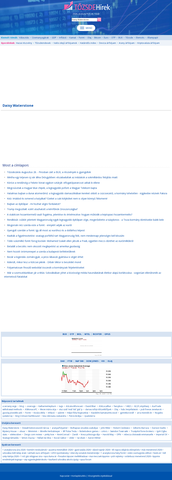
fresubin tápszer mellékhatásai (73, 456)
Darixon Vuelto (159, 427)
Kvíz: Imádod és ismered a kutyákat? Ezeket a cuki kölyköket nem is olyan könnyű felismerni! (57, 198)
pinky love (49, 434)
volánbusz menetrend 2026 (138, 456)
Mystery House (10, 431)
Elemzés (140, 37)
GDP (54, 37)
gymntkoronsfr (127, 412)
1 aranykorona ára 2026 (14, 449)
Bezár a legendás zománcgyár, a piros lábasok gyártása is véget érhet (45, 257)
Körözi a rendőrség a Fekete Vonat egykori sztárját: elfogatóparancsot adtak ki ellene (53, 182)
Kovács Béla (39, 412)
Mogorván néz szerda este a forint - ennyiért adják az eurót (39, 225)
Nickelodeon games (88, 431)
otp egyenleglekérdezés (35, 459)
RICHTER (97, 334)
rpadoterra (89, 416)
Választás (24, 37)
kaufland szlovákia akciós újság (63, 459)
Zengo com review (33, 434)
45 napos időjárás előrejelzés (126, 449)
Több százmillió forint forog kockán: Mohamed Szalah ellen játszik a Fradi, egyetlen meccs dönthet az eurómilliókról (70, 241)
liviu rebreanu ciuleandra (54, 416)
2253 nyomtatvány (60, 453)
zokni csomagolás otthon (139, 453)
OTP (113, 37)
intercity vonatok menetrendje (85, 453)
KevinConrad (63, 434)
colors (104, 431)
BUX (120, 37)
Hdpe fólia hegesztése (77, 412)
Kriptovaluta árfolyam (148, 42)
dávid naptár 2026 (101, 449)
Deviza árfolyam (107, 42)
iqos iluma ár (50, 456)
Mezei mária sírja (48, 409)
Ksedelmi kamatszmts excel (104, 412)
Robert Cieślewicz (121, 427)
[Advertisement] (86, 72)
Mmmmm (32, 431)
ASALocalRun (105, 406)
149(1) (128, 406)
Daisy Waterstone (11, 427)
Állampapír (152, 37)
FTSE (70, 361)
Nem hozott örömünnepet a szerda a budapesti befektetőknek (41, 251)
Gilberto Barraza (141, 427)
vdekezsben (15, 434)
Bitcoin (97, 37)
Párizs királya (75, 416)
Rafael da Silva (44, 437)
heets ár (157, 453)
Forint (81, 37)
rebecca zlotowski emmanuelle (138, 434)
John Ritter (106, 427)
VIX (103, 361)
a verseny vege (10, 406)
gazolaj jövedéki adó (12, 412)
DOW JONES (92, 361)
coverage (31, 406)
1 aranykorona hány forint (113, 453)
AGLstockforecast (74, 406)
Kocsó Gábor (60, 437)
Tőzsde (129, 37)
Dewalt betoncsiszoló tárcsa (35, 427)
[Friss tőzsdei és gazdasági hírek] (86, 5)
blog (21, 406)
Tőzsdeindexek (43, 42)
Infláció (63, 37)
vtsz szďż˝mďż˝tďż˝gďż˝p (70, 409)
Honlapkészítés (78, 475)
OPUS (107, 334)
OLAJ (110, 361)
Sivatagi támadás (11, 437)
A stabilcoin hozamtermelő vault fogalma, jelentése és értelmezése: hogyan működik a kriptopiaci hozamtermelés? (69, 214)
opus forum (85, 459)
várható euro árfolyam (38, 453)
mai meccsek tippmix (99, 456)
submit (61, 412)
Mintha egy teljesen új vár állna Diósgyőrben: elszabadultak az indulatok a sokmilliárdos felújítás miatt (62, 177)
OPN (119, 434)
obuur (22, 431)
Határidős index (88, 42)
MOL (79, 334)
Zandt (75, 434)
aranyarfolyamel (60, 427)
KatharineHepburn (47, 406)
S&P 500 (79, 361)
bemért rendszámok (37, 449)
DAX (62, 361)
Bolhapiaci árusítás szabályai (84, 427)
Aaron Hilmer (94, 437)
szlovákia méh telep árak (14, 453)
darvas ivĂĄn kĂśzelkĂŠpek (98, 409)
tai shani (81, 437)
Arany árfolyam (127, 42)
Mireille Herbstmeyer (50, 431)
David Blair (90, 406)
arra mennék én (144, 412)
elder (71, 437)
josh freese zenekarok (151, 409)
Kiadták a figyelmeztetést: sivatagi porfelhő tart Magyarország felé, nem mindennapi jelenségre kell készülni (65, 235)
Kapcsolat (64, 475)
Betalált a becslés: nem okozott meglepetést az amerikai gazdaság (43, 246)
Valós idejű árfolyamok (65, 42)
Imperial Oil (161, 434)
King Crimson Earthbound (27, 416)
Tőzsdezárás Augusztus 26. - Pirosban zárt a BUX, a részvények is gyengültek (49, 172)
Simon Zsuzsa (28, 437)
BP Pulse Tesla (70, 431)
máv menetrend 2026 (152, 449)
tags (61, 406)
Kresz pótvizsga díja (90, 434)
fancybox (118, 406)
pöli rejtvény (117, 456)
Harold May (108, 434)
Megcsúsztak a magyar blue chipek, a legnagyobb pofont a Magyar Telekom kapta (52, 188)
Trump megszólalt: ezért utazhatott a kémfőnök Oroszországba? (42, 209)
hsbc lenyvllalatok (129, 409)
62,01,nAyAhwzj (141, 406)
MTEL (87, 334)
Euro (106, 37)
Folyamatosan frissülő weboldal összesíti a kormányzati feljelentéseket (45, 267)
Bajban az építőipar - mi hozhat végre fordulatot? (33, 203)
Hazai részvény (24, 42)
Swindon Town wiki (119, 431)
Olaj (89, 37)
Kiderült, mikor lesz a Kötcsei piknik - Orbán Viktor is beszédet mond (44, 262)
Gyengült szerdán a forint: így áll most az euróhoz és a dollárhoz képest (46, 230)
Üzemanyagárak (40, 37)
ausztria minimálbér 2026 (61, 449)
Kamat (72, 37)
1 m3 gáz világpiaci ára (31, 456)
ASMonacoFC (31, 409)
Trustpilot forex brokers (142, 431)
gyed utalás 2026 (83, 449)
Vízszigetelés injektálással (100, 475)
